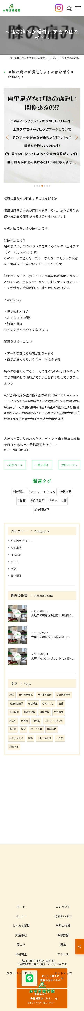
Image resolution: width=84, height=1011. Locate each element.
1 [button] (34, 186)
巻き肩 (12, 729)
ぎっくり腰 (36, 729)
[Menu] (77, 8)
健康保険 (44, 712)
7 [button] (49, 186)
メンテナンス (16, 738)
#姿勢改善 (37, 501)
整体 (61, 704)
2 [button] (37, 186)
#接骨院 (18, 492)
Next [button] (76, 137)
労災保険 (14, 712)
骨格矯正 (24, 450)
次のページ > (69, 465)
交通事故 (16, 548)
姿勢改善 (14, 747)
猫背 (23, 729)
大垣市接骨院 (16, 704)
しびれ (59, 738)
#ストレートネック (42, 492)
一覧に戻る (42, 465)
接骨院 (36, 721)
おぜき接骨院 (63, 695)
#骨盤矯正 (42, 510)
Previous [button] (8, 137)
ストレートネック (54, 721)
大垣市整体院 (26, 695)
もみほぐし (48, 704)
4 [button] (42, 186)
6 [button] (47, 186)
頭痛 (30, 738)
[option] (42, 135)
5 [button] (44, 186)
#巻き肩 (65, 492)
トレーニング (45, 738)
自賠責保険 (29, 712)
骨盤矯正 (51, 729)
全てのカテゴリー (22, 541)
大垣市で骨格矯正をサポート (37, 445)
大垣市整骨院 (45, 695)
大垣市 (24, 721)
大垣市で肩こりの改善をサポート (27, 439)
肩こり (8, 450)
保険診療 (16, 555)
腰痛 (15, 450)
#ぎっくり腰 (58, 501)
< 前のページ (15, 465)
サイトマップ (63, 973)
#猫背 (21, 501)
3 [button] (39, 186)
